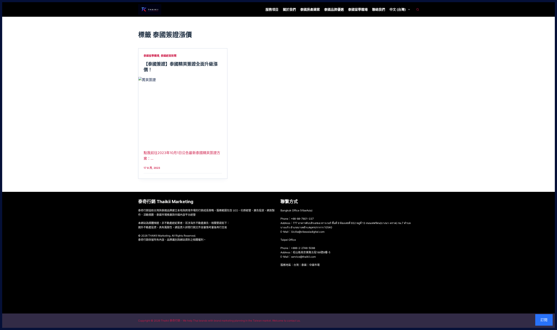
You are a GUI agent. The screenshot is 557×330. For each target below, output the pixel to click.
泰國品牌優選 (334, 9)
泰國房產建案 (310, 9)
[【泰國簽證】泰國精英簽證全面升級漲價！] (182, 110)
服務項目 (271, 9)
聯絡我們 (378, 9)
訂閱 (543, 320)
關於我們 (289, 9)
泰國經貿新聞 (168, 55)
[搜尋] (417, 9)
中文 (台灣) (397, 9)
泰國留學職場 (358, 9)
